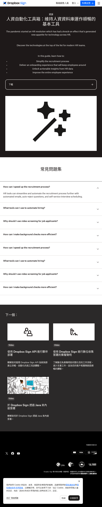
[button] (75, 3)
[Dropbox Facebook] (12, 453)
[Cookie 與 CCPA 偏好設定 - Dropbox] (43, 491)
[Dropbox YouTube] (18, 453)
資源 (51, 14)
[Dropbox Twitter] (6, 453)
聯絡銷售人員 (62, 3)
